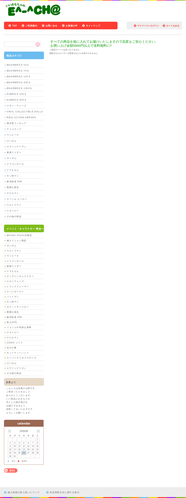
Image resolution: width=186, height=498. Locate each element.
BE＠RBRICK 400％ (19, 82)
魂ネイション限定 (17, 240)
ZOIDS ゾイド (15, 342)
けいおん (12, 141)
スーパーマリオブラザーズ (21, 358)
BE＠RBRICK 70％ (18, 71)
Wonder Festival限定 (19, 235)
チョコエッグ (14, 129)
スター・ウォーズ (17, 105)
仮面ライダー (14, 152)
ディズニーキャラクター (20, 276)
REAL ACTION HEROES (21, 117)
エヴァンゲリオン (17, 368)
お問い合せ (52, 25)
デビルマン (13, 193)
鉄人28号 (12, 322)
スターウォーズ (15, 281)
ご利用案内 (31, 25)
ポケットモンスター (18, 307)
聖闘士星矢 (13, 187)
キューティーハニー (18, 353)
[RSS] (10, 470)
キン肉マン (13, 176)
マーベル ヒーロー (17, 199)
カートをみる (172, 25)
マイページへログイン (148, 25)
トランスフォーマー (18, 286)
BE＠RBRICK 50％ (18, 65)
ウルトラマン (14, 205)
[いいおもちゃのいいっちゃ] (34, 16)
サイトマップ (93, 25)
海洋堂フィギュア (17, 123)
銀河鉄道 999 (14, 181)
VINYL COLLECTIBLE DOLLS (25, 111)
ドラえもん (13, 170)
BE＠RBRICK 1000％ (19, 88)
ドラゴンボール (15, 164)
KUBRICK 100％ (17, 94)
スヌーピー (13, 210)
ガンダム (12, 158)
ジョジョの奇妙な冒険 (19, 327)
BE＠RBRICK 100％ (19, 76)
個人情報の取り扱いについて (24, 492)
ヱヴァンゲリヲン (17, 146)
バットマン (13, 296)
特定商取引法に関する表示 (64, 492)
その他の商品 (14, 216)
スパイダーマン (15, 291)
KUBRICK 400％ (17, 100)
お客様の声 (72, 25)
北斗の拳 (12, 347)
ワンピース (13, 135)
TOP (14, 25)
